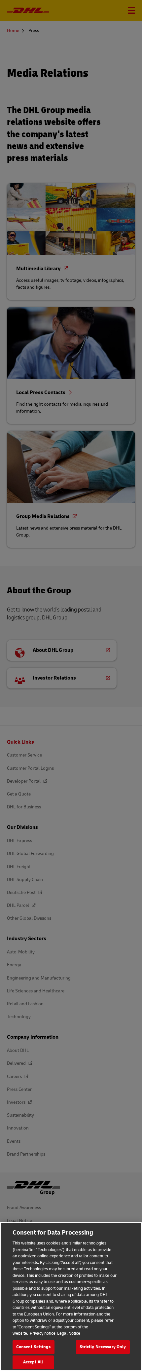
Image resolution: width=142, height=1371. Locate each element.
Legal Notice (68, 1333)
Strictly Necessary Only (103, 1347)
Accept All (33, 1362)
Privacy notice (42, 1333)
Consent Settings (33, 1347)
